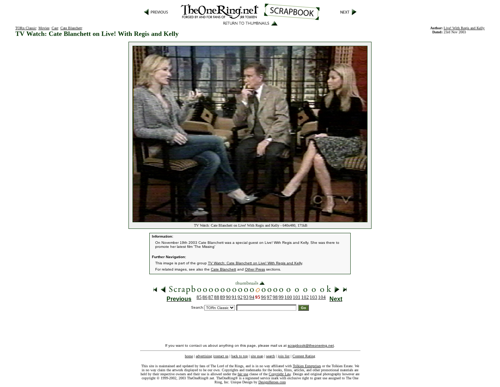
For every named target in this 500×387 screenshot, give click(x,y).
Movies (43, 28)
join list (284, 356)
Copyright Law (280, 374)
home (189, 356)
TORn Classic (25, 28)
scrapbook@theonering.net (311, 345)
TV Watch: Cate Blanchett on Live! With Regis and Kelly (255, 263)
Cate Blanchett (71, 28)
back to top (239, 356)
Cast (55, 28)
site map (257, 356)
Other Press (255, 269)
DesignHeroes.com (272, 382)
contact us (221, 356)
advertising (204, 356)
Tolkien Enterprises (307, 366)
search (270, 356)
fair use (243, 374)
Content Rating (303, 356)
